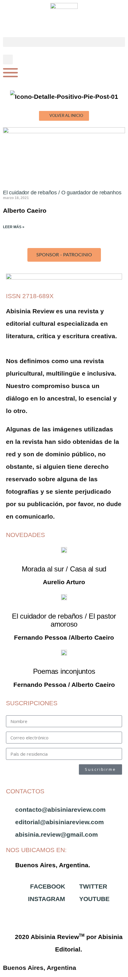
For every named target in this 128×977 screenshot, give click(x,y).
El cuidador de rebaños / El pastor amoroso (64, 620)
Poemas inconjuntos (64, 671)
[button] (64, 42)
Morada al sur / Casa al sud (64, 569)
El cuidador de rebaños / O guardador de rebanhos (62, 193)
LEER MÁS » (13, 227)
